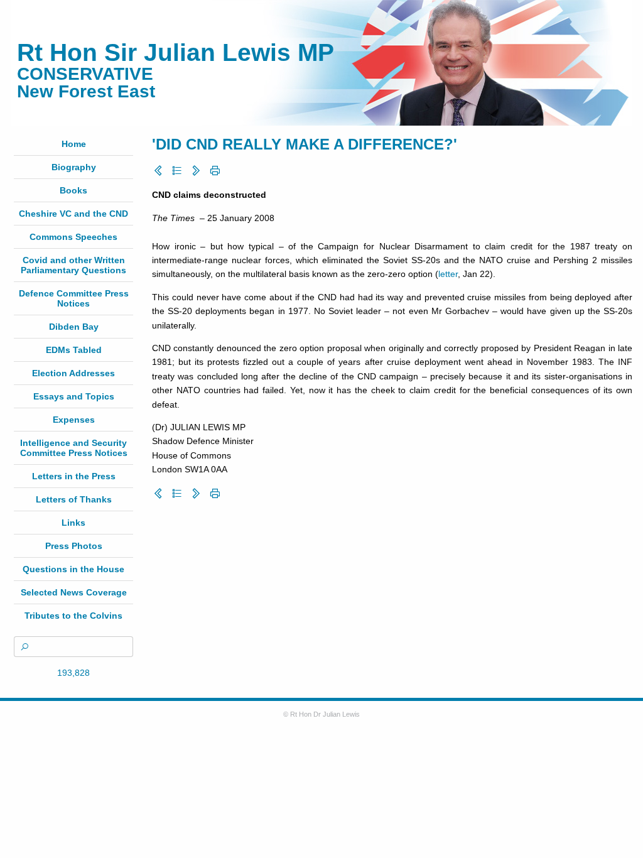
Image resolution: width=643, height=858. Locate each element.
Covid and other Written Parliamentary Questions (73, 265)
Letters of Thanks (74, 499)
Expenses (74, 420)
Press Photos (73, 546)
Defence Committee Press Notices (74, 298)
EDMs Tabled (74, 350)
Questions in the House (73, 569)
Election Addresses (73, 373)
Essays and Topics (73, 396)
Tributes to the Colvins (73, 616)
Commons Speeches (73, 237)
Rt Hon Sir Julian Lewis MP (175, 52)
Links (73, 523)
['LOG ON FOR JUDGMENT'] (158, 171)
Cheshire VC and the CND (73, 214)
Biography (73, 167)
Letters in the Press (74, 476)
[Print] (214, 171)
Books (73, 190)
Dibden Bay (74, 327)
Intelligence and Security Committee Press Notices (73, 448)
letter (448, 274)
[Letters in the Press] (177, 171)
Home (74, 144)
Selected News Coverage (74, 592)
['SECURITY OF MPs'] (196, 171)
